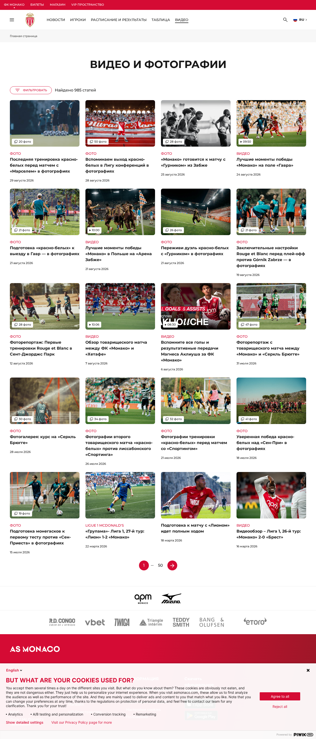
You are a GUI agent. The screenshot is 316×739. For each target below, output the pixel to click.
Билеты (37, 4)
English (12, 670)
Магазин (57, 4)
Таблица (161, 20)
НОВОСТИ (56, 20)
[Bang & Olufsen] (211, 622)
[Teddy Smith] (181, 622)
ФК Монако (14, 4)
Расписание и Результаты (119, 20)
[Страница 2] (172, 565)
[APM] (143, 598)
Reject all (280, 706)
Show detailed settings (24, 722)
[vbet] (95, 622)
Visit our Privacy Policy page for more (81, 722)
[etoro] (255, 622)
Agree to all (280, 696)
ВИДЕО (181, 20)
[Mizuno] (171, 598)
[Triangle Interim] (151, 622)
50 (160, 565)
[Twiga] (122, 622)
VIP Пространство (87, 4)
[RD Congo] (62, 622)
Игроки (78, 20)
